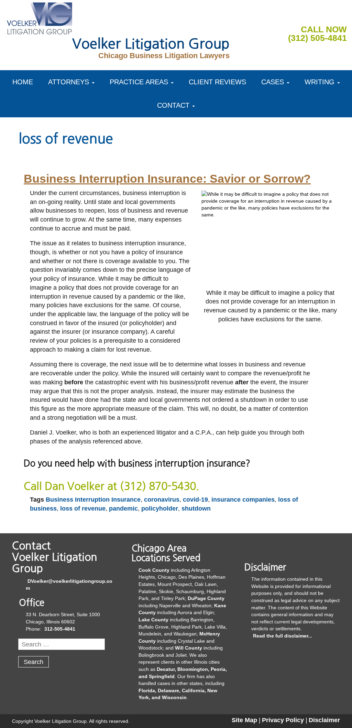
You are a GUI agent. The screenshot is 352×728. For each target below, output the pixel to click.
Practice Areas (139, 82)
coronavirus (161, 499)
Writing (319, 82)
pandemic (123, 508)
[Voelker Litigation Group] (39, 17)
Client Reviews (217, 82)
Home (22, 82)
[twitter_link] (341, 15)
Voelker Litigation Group (151, 44)
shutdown (196, 508)
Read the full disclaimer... (282, 636)
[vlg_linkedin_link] (325, 15)
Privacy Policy (283, 720)
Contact (173, 105)
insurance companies (243, 499)
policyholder (159, 508)
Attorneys (68, 82)
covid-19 (195, 499)
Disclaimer (324, 720)
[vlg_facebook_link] (309, 15)
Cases (272, 82)
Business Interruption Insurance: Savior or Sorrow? (167, 178)
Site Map (244, 720)
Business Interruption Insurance (93, 499)
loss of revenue (83, 508)
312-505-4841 (59, 629)
